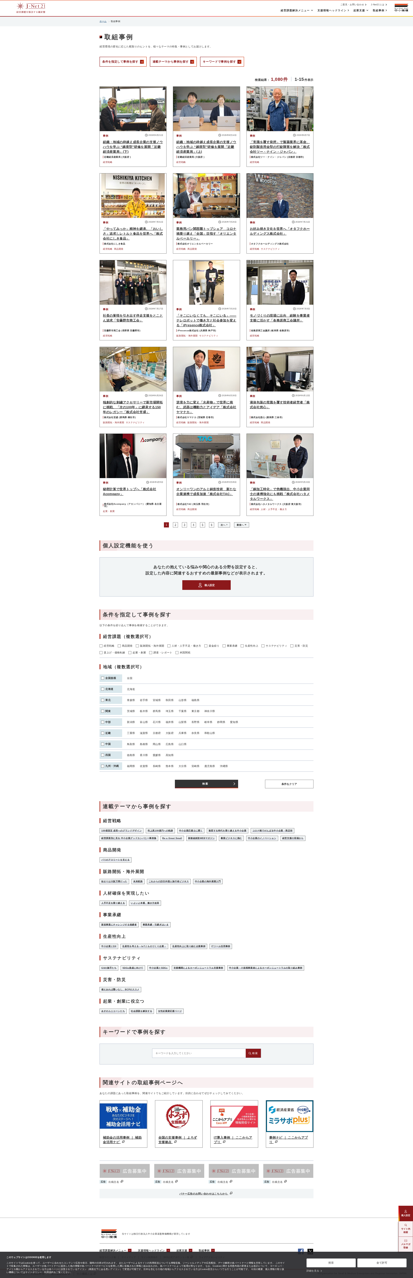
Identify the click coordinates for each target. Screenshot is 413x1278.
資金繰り (214, 645)
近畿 (108, 733)
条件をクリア (289, 784)
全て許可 (382, 1262)
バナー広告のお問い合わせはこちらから (203, 1193)
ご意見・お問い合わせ (352, 4)
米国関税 (185, 652)
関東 (108, 711)
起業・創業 (139, 652)
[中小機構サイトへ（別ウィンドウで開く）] (401, 7)
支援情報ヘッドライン (151, 1250)
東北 (108, 700)
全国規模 (110, 678)
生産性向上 (251, 645)
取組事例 (204, 1250)
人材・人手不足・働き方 (186, 645)
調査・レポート (162, 652)
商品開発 (127, 645)
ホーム (103, 21)
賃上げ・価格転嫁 (114, 652)
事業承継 (232, 645)
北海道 (109, 689)
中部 (108, 722)
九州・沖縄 (112, 766)
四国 (108, 755)
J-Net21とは (377, 4)
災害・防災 (301, 645)
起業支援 (181, 1250)
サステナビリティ (276, 645)
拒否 (331, 1262)
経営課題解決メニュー (113, 1250)
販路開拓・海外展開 (152, 645)
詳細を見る (313, 1270)
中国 (108, 744)
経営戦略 (109, 645)
